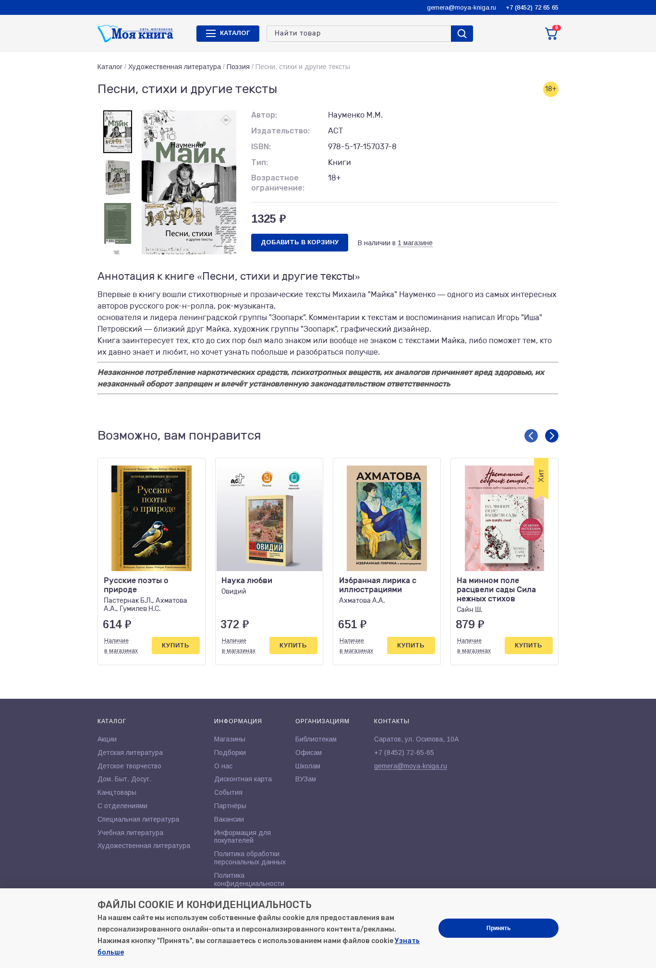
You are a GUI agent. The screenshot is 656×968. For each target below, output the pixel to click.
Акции (107, 739)
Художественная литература (174, 67)
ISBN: (261, 146)
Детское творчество (129, 766)
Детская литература (130, 752)
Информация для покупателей (242, 837)
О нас (223, 766)
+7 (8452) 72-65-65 (404, 752)
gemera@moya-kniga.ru (461, 7)
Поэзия (238, 67)
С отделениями (122, 806)
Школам (307, 766)
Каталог (109, 67)
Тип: (259, 162)
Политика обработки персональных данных (250, 858)
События (228, 792)
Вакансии (229, 819)
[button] (531, 435)
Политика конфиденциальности (249, 879)
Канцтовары (116, 792)
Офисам (308, 752)
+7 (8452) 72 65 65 (532, 7)
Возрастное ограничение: (277, 182)
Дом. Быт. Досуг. (124, 779)
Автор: (264, 115)
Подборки (230, 752)
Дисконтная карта (243, 779)
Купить (175, 645)
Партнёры (230, 806)
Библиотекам (316, 739)
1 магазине (415, 243)
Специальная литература (138, 819)
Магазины (229, 739)
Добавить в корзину (300, 242)
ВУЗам (305, 779)
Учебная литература (130, 833)
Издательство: (280, 130)
